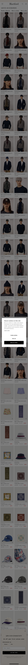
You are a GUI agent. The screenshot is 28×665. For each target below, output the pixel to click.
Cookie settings (14, 335)
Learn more (7, 330)
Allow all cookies (14, 342)
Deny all (14, 338)
